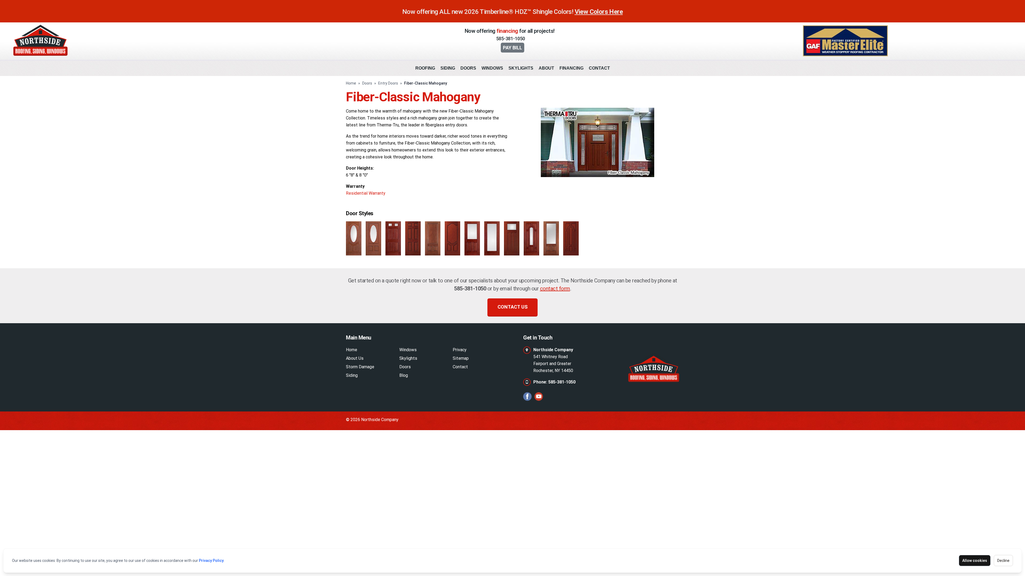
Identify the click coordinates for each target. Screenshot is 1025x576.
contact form (555, 288)
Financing (571, 68)
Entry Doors (388, 83)
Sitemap (461, 358)
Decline (1003, 560)
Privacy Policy (211, 560)
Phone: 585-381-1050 (554, 382)
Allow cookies (974, 560)
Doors (468, 68)
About (546, 68)
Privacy (460, 349)
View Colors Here (599, 11)
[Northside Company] (653, 367)
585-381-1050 (510, 38)
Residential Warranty (365, 193)
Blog (403, 375)
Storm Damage (360, 366)
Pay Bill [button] (512, 47)
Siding (447, 68)
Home (351, 83)
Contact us (513, 307)
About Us (355, 358)
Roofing (425, 68)
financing (507, 31)
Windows (492, 68)
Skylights (520, 68)
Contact (599, 68)
